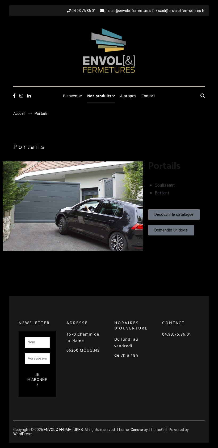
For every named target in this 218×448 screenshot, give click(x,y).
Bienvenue (72, 95)
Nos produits (99, 95)
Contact (148, 95)
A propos (128, 95)
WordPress (22, 434)
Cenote (137, 429)
